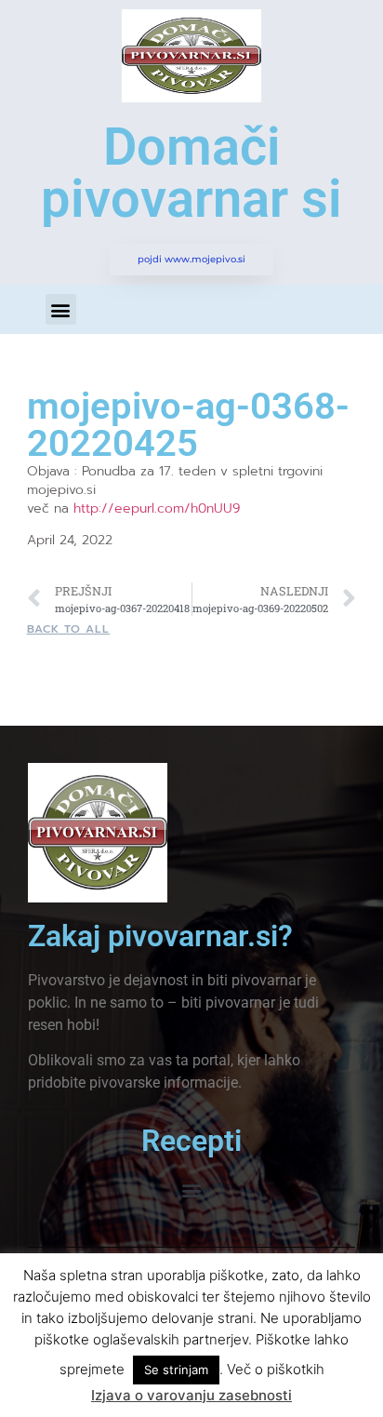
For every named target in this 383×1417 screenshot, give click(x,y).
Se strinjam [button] (176, 1369)
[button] (61, 309)
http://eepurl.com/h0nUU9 (156, 508)
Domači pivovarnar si (191, 173)
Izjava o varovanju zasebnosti (191, 1395)
